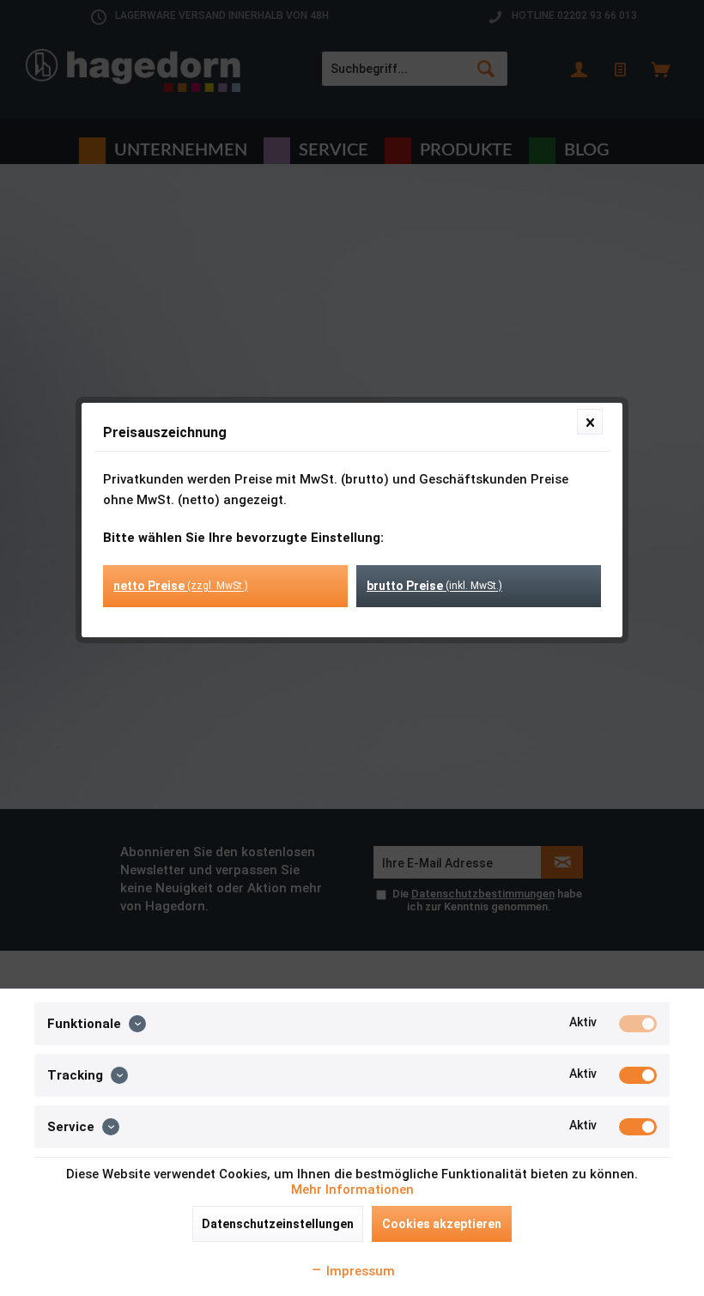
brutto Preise (434, 586)
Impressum (359, 1271)
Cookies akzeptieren (441, 1224)
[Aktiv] (638, 1023)
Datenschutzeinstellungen (278, 1224)
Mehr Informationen (352, 1189)
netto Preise (180, 586)
